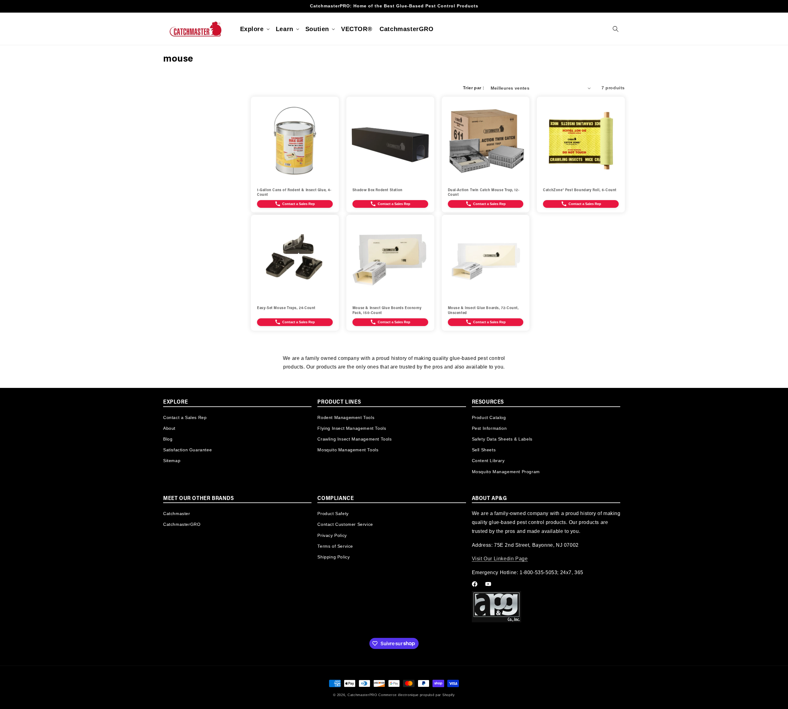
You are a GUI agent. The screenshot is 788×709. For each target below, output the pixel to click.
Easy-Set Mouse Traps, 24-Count (286, 308)
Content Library (488, 460)
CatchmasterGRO (181, 524)
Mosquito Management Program (506, 471)
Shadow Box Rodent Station (377, 190)
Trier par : (473, 87)
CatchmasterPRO (362, 695)
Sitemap (171, 460)
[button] (254, 29)
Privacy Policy (332, 535)
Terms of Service (335, 546)
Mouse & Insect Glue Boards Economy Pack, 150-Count (386, 310)
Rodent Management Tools (345, 417)
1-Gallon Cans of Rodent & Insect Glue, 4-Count (294, 192)
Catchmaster (176, 513)
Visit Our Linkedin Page (500, 559)
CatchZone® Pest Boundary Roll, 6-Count (580, 190)
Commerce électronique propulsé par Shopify (416, 695)
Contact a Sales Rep (185, 417)
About (169, 427)
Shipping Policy (333, 556)
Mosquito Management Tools (347, 449)
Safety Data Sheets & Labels (502, 438)
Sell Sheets (484, 449)
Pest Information (489, 427)
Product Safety (332, 513)
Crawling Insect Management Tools (354, 438)
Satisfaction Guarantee (187, 449)
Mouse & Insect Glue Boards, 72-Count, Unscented (483, 310)
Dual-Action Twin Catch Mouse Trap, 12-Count (484, 192)
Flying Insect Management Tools (351, 427)
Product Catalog (489, 417)
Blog (167, 438)
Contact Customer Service (345, 524)
